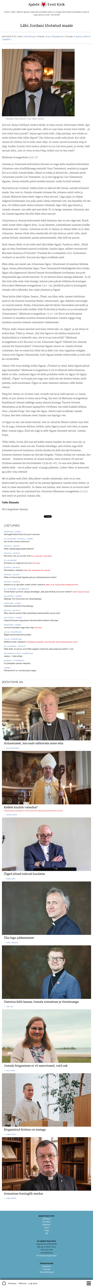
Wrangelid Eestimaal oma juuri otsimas (22, 534)
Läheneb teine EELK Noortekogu (18, 606)
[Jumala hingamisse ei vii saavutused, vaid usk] (46, 1062)
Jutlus (47, 36)
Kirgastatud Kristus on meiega (25, 1129)
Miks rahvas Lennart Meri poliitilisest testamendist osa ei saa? (32, 613)
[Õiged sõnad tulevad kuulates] (46, 870)
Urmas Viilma (11, 815)
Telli (46, 1233)
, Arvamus (16, 553)
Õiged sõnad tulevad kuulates (17, 634)
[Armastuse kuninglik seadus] (46, 1190)
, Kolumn (15, 575)
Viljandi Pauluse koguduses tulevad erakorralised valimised (31, 620)
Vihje (46, 1230)
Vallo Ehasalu (30, 36)
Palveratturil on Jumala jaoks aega (20, 670)
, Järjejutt (21, 646)
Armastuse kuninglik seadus (23, 1193)
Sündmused (9, 532)
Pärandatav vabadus (14, 570)
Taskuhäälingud (46, 1272)
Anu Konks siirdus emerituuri (17, 541)
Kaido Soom (11, 1134)
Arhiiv (46, 1227)
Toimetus (46, 1219)
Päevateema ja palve (12, 653)
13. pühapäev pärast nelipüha (17, 663)
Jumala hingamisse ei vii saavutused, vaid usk (36, 1065)
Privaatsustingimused (46, 1255)
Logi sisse (32, 1283)
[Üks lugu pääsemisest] (46, 934)
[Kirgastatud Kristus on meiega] (46, 1126)
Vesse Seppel (11, 1198)
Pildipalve (8, 660)
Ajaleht (34, 4)
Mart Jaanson (12, 943)
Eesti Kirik (56, 4)
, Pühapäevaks (16, 632)
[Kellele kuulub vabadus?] (46, 803)
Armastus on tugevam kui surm (18, 563)
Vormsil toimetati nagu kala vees (19, 627)
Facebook (46, 1266)
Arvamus (8, 546)
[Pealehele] (44, 7)
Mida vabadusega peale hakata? (19, 548)
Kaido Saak (10, 879)
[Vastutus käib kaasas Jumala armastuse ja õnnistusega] (46, 998)
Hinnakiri (47, 1221)
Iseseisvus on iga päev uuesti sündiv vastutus (25, 584)
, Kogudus (21, 539)
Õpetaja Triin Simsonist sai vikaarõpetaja (23, 599)
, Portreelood (23, 589)
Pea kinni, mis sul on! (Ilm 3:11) (17, 556)
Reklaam (46, 1224)
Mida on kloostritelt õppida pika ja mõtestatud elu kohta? (30, 577)
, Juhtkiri (15, 546)
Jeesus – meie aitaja (13, 656)
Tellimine (22, 1283)
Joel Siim (9, 1006)
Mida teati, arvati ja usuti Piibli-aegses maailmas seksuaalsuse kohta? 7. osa (39, 649)
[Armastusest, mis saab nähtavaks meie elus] (46, 739)
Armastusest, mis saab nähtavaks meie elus (33, 743)
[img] (88, 1283)
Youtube (46, 1269)
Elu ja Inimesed (10, 539)
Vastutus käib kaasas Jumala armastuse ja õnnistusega (41, 1001)
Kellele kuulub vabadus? (15, 642)
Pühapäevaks (57, 36)
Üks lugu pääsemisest (19, 937)
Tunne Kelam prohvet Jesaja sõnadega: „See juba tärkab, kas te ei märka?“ (38, 591)
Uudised (7, 668)
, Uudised (17, 532)
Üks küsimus (9, 596)
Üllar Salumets (12, 748)
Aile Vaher (10, 1070)
